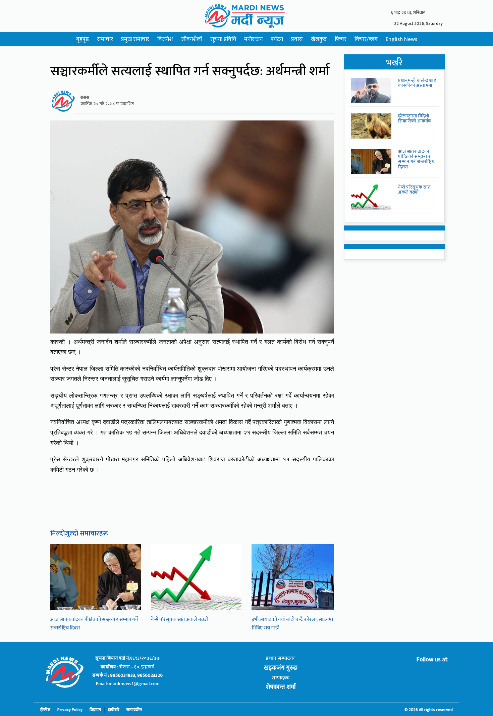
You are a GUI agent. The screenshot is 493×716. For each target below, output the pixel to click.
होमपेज (45, 710)
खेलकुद (319, 39)
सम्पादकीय (134, 710)
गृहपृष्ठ (82, 39)
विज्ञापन (95, 710)
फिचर (340, 39)
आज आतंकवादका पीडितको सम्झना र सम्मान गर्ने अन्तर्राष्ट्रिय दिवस (416, 159)
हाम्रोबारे (113, 710)
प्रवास (297, 39)
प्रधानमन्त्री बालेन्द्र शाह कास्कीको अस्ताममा (417, 82)
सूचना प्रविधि (223, 39)
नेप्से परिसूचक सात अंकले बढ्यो (179, 619)
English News (401, 39)
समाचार (105, 39)
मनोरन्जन (253, 39)
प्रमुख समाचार (135, 39)
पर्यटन (277, 39)
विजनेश (165, 39)
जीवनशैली (191, 39)
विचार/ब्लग (366, 39)
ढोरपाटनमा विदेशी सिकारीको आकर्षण (414, 118)
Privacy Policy (70, 710)
